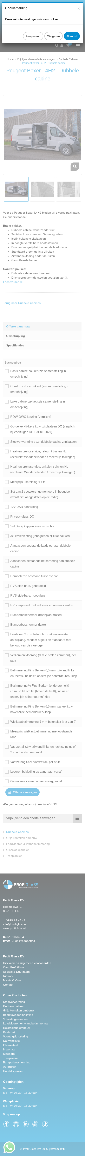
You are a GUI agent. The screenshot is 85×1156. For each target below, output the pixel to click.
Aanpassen (33, 36)
